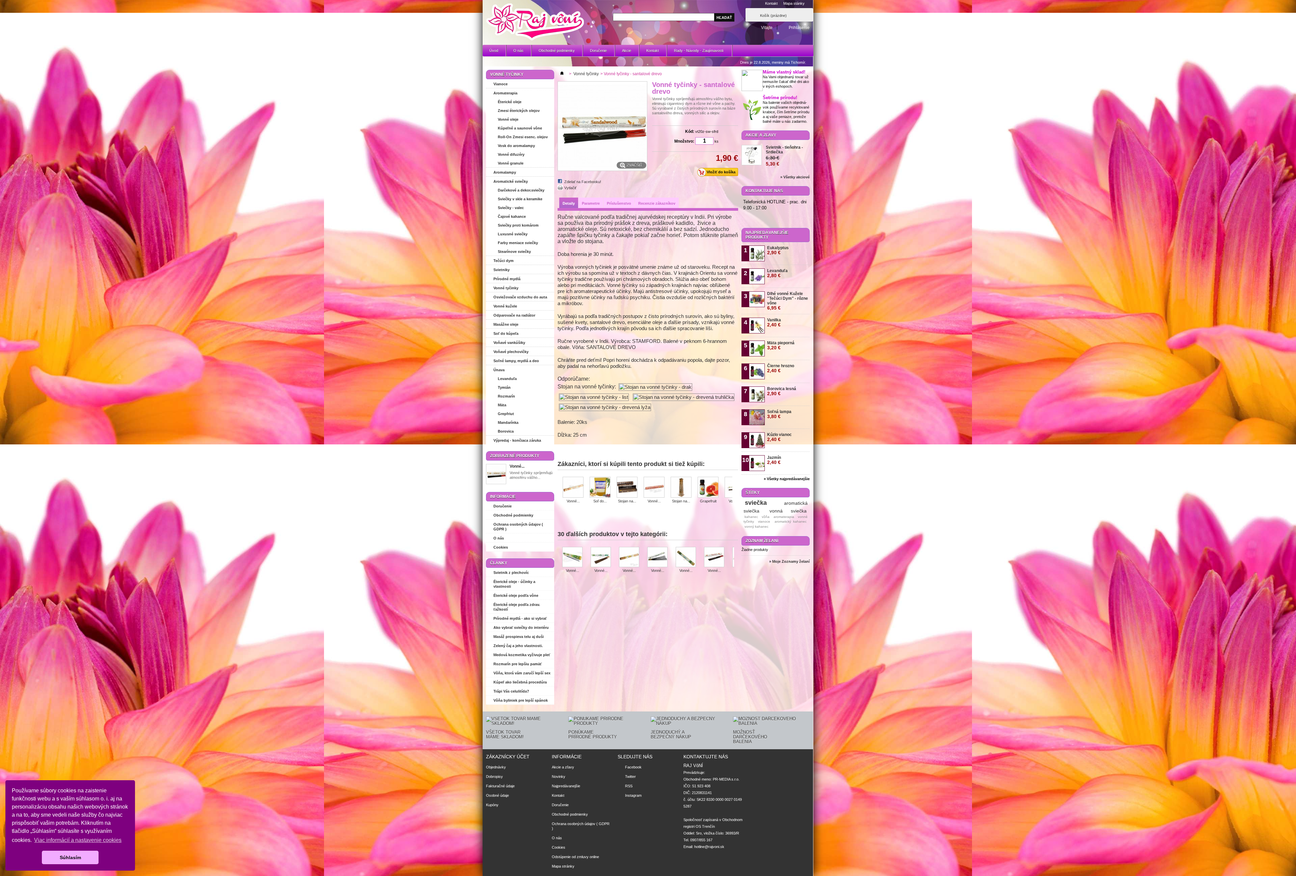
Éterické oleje (509, 102)
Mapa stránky (563, 866)
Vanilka (774, 322)
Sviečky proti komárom (518, 225)
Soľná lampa (779, 414)
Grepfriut (506, 414)
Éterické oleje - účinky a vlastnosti (514, 584)
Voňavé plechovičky (511, 352)
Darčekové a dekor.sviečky (521, 190)
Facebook (633, 767)
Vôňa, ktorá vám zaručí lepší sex (521, 673)
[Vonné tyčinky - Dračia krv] (714, 557)
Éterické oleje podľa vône (515, 595)
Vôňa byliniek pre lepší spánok (520, 700)
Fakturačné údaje (500, 786)
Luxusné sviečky (513, 234)
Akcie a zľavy (761, 135)
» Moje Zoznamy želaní (789, 561)
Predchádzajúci (560, 487)
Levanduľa (507, 379)
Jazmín (774, 460)
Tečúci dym (503, 261)
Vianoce (500, 84)
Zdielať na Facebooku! (582, 182)
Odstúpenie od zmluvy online (575, 857)
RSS (628, 786)
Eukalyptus (778, 250)
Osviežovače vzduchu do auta (520, 297)
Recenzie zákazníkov (656, 203)
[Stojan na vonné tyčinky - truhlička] (627, 488)
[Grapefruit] (708, 488)
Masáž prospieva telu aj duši (518, 637)
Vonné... (517, 466)
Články (498, 563)
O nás (518, 51)
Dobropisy (494, 777)
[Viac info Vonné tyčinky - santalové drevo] (496, 474)
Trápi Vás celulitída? (511, 691)
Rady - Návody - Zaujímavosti (695, 52)
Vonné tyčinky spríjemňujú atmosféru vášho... (531, 475)
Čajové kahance (512, 216)
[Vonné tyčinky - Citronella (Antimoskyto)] (657, 557)
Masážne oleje (505, 324)
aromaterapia (784, 517)
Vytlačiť (570, 188)
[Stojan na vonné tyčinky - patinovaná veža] (681, 488)
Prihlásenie (799, 27)
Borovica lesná (781, 391)
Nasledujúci (734, 487)
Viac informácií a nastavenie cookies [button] (78, 840)
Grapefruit (708, 501)
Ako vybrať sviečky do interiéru (521, 627)
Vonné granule (510, 163)
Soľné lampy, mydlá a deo (516, 361)
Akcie (626, 51)
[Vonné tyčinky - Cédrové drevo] (629, 557)
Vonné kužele (505, 306)
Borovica (506, 431)
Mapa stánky (794, 3)
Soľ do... (600, 501)
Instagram (633, 795)
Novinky (558, 777)
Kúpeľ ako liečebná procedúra (520, 682)
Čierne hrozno (780, 368)
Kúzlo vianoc (779, 437)
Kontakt (771, 3)
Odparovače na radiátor (514, 315)
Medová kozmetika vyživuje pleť (521, 655)
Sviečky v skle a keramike (520, 199)
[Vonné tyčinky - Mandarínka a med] (573, 488)
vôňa (766, 517)
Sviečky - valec (511, 208)
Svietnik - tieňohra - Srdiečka (784, 149)
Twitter (630, 777)
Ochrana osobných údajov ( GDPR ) (518, 526)
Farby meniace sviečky (518, 243)
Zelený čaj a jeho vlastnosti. (518, 646)
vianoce (764, 521)
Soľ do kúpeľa (505, 333)
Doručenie (598, 51)
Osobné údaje (497, 795)
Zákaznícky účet (508, 756)
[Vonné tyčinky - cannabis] (572, 557)
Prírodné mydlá (506, 279)
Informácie (503, 496)
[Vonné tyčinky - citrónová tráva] (686, 557)
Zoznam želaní (762, 540)
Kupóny (492, 805)
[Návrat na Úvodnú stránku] (562, 73)
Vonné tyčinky (505, 288)
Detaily (569, 203)
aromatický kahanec (791, 521)
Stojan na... (627, 501)
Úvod (493, 51)
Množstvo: (684, 141)
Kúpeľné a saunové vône (520, 128)
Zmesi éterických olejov (519, 111)
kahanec (751, 517)
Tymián (504, 387)
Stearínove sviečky (514, 252)
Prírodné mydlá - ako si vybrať (520, 618)
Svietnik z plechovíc (511, 573)
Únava (499, 370)
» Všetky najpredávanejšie (787, 479)
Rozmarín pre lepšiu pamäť (517, 664)
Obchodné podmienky (557, 51)
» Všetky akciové (795, 177)
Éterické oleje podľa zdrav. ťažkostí (516, 607)
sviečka (756, 502)
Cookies (500, 547)
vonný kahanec (756, 526)
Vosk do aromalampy (516, 146)
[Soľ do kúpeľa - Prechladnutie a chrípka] (600, 488)
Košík (773, 15)
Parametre (591, 203)
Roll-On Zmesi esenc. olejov (523, 137)
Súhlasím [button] (70, 857)
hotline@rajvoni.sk (709, 847)
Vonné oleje (508, 119)
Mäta (502, 405)
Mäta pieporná (780, 345)
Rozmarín (506, 396)
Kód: (689, 131)
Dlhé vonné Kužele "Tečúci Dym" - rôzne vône (787, 301)
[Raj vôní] (535, 22)
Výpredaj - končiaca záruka (517, 440)
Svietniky (501, 270)
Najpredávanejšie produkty (767, 235)
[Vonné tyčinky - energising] (654, 488)
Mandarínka (508, 422)
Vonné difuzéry (511, 154)
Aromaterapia (505, 93)
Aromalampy (504, 172)
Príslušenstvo (619, 203)
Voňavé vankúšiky (509, 343)
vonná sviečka (788, 511)
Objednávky (496, 767)
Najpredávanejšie (566, 786)
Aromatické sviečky (510, 181)
